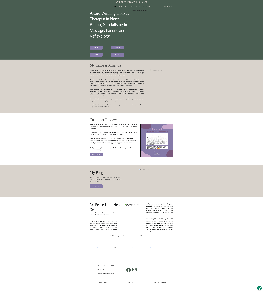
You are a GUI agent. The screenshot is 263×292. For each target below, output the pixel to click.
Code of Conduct (131, 282)
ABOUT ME (138, 6)
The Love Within (146, 6)
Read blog (96, 186)
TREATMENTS (122, 6)
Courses (96, 54)
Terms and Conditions (160, 282)
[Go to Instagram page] (134, 270)
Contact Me (117, 47)
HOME (114, 6)
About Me (117, 54)
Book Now (96, 47)
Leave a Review (96, 154)
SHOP (131, 6)
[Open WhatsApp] (259, 288)
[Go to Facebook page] (128, 270)
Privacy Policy (103, 282)
